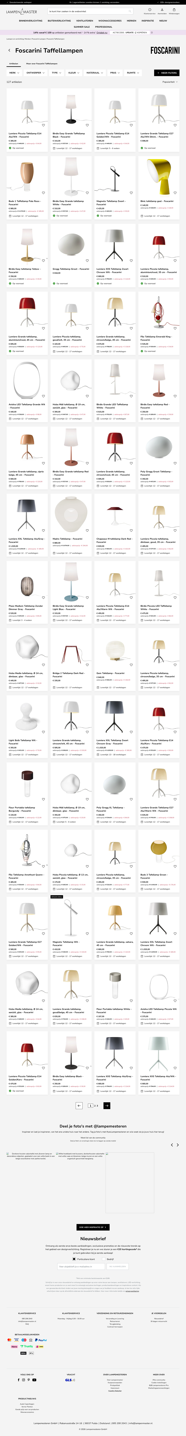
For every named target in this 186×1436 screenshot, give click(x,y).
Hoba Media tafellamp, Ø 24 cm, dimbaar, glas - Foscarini (26, 675)
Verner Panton (27, 1407)
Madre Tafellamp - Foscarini (67, 538)
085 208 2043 (27, 1318)
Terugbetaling (115, 1324)
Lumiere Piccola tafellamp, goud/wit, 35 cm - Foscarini (67, 338)
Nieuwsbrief (159, 1318)
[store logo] (22, 11)
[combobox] (90, 11)
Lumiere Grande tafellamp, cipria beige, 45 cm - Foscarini (26, 473)
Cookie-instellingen (158, 1382)
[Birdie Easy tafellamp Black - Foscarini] (71, 1063)
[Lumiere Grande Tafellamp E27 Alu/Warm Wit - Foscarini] (159, 793)
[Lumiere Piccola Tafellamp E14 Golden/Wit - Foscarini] (115, 120)
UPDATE (130, 32)
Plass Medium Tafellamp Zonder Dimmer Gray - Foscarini (26, 607)
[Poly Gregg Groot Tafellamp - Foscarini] (159, 458)
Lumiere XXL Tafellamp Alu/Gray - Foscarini (27, 540)
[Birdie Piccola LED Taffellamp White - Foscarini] (159, 592)
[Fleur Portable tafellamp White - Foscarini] (115, 995)
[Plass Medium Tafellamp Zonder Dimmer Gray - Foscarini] (27, 592)
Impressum (115, 1388)
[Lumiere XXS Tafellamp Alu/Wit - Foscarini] (159, 1063)
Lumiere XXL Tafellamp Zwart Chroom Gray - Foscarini (112, 742)
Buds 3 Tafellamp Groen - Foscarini (154, 876)
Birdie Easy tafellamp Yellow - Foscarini (25, 270)
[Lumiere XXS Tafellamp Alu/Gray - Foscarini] (115, 1063)
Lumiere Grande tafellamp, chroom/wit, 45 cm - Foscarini (68, 742)
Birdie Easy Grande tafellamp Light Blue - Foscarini (68, 607)
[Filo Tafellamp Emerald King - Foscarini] (159, 323)
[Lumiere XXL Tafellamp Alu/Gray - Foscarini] (27, 525)
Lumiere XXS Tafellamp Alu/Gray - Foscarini (115, 1078)
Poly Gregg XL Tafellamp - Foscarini (111, 809)
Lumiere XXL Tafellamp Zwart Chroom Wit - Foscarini (156, 943)
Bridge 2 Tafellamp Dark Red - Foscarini (69, 675)
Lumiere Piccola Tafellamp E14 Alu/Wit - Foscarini (25, 135)
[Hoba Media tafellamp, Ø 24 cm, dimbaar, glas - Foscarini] (27, 659)
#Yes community (159, 1380)
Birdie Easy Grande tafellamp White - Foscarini (68, 203)
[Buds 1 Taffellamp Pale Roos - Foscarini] (27, 188)
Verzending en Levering (115, 1318)
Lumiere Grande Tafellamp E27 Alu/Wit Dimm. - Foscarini (157, 135)
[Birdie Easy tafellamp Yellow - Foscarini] (27, 255)
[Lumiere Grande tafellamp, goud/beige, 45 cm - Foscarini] (71, 995)
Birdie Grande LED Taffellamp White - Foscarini (112, 406)
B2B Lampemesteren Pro (159, 1385)
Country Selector (115, 1391)
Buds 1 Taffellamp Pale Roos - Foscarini (25, 203)
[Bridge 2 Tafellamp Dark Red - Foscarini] (71, 659)
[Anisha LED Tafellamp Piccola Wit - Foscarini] (159, 995)
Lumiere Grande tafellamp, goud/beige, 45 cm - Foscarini (68, 1011)
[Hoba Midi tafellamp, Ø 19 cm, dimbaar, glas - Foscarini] (71, 793)
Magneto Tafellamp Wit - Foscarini (66, 943)
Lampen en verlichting (15, 39)
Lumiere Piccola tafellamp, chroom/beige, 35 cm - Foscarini (158, 675)
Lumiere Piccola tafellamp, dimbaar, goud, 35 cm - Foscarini (158, 540)
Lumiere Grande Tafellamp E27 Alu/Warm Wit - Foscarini (157, 809)
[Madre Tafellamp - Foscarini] (71, 525)
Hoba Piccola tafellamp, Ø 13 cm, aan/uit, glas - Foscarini (70, 876)
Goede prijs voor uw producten (27, 1409)
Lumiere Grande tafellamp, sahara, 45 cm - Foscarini (115, 943)
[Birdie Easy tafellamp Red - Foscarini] (159, 390)
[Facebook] (18, 1380)
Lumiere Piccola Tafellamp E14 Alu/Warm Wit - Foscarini (113, 607)
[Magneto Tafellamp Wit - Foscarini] (71, 928)
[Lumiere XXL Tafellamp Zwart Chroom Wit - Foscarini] (159, 928)
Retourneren (115, 1321)
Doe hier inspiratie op (91, 1227)
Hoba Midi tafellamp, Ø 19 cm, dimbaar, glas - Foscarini (69, 809)
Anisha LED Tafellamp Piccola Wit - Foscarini (159, 1011)
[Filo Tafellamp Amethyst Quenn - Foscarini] (27, 861)
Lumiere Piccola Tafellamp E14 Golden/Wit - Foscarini (113, 135)
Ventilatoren (84, 20)
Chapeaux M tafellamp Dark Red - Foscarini (115, 540)
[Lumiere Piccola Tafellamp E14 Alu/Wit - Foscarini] (27, 120)
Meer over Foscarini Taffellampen (41, 63)
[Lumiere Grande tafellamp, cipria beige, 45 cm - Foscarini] (27, 458)
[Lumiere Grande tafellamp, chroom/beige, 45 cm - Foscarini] (115, 323)
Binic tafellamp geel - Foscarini (157, 201)
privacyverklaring (132, 1291)
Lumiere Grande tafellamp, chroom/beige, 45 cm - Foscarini (114, 338)
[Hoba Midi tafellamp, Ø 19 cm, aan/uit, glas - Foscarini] (71, 390)
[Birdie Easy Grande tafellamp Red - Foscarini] (71, 458)
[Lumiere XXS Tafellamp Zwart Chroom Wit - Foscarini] (115, 255)
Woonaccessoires (27, 1412)
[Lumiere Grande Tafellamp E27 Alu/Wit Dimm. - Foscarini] (159, 120)
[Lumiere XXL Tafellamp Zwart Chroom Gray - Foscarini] (115, 726)
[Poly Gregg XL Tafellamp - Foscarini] (115, 793)
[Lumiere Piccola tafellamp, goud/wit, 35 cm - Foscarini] (71, 323)
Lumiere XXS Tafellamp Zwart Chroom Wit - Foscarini (112, 270)
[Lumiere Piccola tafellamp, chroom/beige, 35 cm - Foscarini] (159, 659)
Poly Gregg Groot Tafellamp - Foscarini (156, 473)
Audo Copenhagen (27, 1404)
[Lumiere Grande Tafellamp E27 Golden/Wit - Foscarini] (27, 928)
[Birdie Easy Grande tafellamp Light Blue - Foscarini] (71, 592)
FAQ (27, 1324)
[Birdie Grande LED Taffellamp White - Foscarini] (115, 390)
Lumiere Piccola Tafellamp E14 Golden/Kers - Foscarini (25, 1078)
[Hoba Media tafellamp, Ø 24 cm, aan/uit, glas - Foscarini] (27, 995)
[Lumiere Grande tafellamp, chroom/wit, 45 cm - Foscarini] (71, 726)
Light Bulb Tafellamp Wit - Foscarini (23, 742)
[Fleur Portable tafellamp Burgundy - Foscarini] (27, 793)
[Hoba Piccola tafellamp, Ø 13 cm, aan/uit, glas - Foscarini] (71, 861)
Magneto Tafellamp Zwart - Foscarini (111, 203)
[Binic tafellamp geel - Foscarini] (159, 188)
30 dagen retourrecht (159, 1321)
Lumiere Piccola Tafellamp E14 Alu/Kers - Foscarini (157, 742)
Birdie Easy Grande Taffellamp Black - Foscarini (69, 135)
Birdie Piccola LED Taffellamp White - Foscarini (156, 607)
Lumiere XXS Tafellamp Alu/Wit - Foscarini (158, 1078)
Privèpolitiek (115, 1385)
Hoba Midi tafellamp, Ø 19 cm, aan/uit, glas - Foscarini (69, 406)
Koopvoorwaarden (115, 1382)
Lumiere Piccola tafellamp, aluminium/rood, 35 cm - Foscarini (159, 270)
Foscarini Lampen (39, 39)
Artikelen (13, 63)
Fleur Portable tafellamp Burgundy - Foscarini (22, 809)
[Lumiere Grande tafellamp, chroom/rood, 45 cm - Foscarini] (115, 458)
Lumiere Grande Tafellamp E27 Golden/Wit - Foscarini (25, 943)
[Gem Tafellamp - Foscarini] (115, 659)
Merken (28, 39)
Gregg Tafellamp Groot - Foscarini (71, 268)
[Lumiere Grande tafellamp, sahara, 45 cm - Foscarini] (115, 928)
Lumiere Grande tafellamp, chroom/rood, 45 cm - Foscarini (113, 473)
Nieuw (163, 20)
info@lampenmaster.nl (27, 1321)
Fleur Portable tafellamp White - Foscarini (114, 1011)
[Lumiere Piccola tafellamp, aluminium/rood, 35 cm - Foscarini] (159, 255)
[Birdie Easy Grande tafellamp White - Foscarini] (71, 188)
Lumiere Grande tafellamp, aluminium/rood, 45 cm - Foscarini (27, 338)
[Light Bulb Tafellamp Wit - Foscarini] (27, 726)
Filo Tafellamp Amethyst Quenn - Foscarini (26, 876)
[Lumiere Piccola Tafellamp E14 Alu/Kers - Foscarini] (159, 726)
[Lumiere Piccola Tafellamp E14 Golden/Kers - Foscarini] (27, 1063)
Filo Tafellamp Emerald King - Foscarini (156, 338)
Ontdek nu (102, 32)
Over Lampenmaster (115, 1380)
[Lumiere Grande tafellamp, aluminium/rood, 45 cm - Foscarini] (27, 323)
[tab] (14, 73)
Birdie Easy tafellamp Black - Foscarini (68, 1078)
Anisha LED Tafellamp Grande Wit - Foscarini (27, 406)
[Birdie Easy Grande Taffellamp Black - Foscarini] (71, 120)
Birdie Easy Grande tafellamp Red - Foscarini (71, 473)
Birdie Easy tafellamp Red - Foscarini (155, 406)
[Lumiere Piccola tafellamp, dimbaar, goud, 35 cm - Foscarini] (159, 525)
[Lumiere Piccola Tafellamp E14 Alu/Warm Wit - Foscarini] (115, 592)
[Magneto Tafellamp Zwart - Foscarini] (115, 188)
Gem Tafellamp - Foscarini (110, 673)
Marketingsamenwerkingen (158, 1388)
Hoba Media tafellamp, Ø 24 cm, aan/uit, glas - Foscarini (26, 1011)
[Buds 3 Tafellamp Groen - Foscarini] (159, 861)
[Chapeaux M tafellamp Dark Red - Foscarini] (115, 525)
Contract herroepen (115, 1327)
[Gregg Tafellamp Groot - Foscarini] (71, 255)
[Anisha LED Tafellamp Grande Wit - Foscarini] (27, 390)
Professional (103, 26)
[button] (43, 125)
